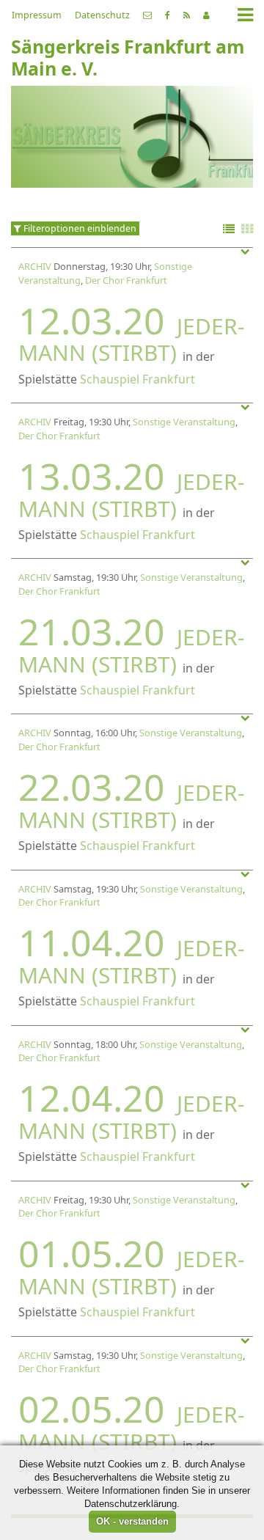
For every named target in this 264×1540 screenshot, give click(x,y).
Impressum (37, 15)
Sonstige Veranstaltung (184, 421)
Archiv (34, 266)
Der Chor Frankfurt (126, 280)
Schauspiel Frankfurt (137, 379)
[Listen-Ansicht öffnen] (229, 230)
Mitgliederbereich (206, 15)
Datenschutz (102, 15)
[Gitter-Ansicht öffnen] (247, 230)
